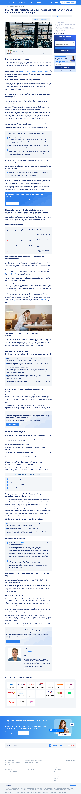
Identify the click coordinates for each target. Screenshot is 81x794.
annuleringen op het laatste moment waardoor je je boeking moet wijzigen (23, 73)
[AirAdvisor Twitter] (73, 785)
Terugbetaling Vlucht (9, 764)
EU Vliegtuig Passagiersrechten (11, 758)
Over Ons (55, 760)
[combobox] (65, 42)
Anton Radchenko (39, 53)
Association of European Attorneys (27, 790)
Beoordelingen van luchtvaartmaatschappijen (62, 16)
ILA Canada (37, 790)
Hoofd (7, 6)
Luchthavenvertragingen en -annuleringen (14, 773)
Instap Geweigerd (8, 769)
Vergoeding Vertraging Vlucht (11, 760)
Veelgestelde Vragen (58, 773)
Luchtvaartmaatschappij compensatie (19, 16)
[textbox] (64, 42)
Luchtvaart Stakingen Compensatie (32, 758)
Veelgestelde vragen (59, 33)
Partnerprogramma (57, 776)
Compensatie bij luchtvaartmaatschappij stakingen (40, 16)
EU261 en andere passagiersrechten (30, 542)
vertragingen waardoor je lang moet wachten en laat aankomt (35, 71)
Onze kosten (56, 764)
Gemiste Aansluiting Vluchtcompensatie (13, 767)
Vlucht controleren (13, 203)
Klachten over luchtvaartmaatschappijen (41, 19)
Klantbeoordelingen (58, 769)
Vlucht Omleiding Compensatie (11, 771)
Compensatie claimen (13, 641)
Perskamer (56, 778)
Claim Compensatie (23, 733)
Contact (55, 780)
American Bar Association (48, 790)
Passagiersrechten (23, 2)
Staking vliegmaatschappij (60, 22)
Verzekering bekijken (11, 733)
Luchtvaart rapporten (29, 769)
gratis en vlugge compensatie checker (14, 273)
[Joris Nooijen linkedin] (24, 668)
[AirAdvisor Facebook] (71, 785)
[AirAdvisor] (10, 2)
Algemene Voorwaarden (71, 760)
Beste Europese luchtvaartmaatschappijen (33, 760)
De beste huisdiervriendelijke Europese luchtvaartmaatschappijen (38, 764)
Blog (54, 771)
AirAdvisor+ (39, 2)
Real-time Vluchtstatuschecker (31, 767)
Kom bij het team (57, 767)
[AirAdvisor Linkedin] (75, 785)
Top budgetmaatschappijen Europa (32, 762)
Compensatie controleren (68, 2)
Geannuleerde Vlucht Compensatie (12, 762)
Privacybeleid (69, 758)
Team (55, 762)
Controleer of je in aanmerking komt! (64, 47)
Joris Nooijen (19, 51)
